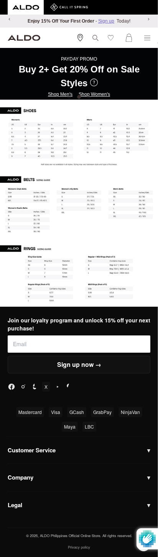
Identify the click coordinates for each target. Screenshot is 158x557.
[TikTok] (34, 387)
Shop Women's (94, 94)
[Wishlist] (112, 38)
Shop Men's (60, 94)
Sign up (106, 21)
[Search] (95, 38)
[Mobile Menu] (147, 38)
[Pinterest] (69, 387)
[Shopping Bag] (130, 38)
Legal (79, 505)
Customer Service (79, 450)
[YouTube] (57, 387)
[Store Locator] (80, 37)
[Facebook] (11, 387)
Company (79, 477)
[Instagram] (23, 387)
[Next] (148, 19)
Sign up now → (79, 364)
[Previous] (10, 19)
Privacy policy (79, 547)
